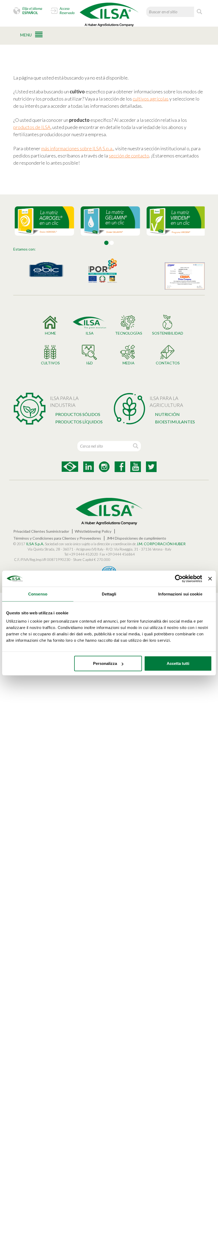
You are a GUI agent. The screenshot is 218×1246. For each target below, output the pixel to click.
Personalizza (105, 663)
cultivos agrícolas (151, 99)
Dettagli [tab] (109, 593)
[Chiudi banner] (210, 578)
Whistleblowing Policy (93, 531)
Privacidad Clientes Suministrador (41, 531)
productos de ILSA (32, 127)
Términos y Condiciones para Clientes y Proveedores (57, 538)
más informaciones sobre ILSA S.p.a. (77, 148)
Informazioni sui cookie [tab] (180, 593)
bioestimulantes (175, 421)
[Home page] (109, 15)
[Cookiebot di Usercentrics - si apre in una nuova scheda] (179, 578)
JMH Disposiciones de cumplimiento (136, 538)
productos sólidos (77, 414)
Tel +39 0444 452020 (81, 554)
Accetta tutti (178, 663)
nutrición (167, 414)
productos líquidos (79, 421)
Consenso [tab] (37, 593)
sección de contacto (129, 156)
